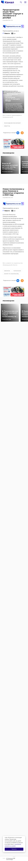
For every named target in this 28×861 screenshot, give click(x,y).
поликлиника (17, 270)
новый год (7, 126)
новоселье (7, 270)
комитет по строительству (11, 273)
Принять (14, 849)
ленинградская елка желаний (12, 123)
